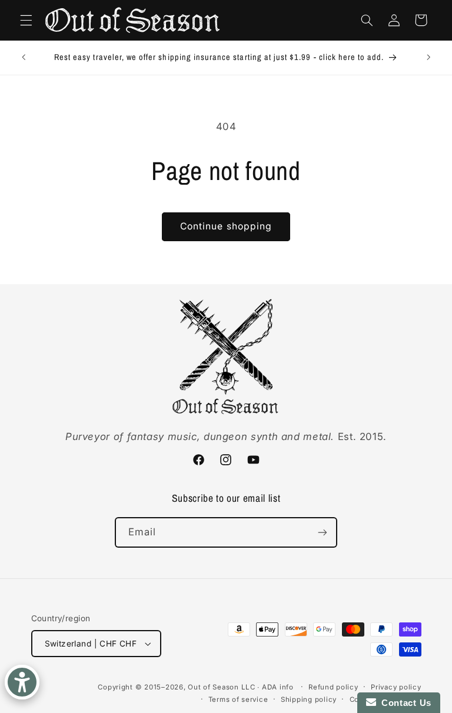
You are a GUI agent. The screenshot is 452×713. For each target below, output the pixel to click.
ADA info (278, 687)
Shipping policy (309, 699)
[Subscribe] (322, 532)
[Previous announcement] (23, 58)
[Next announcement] (428, 58)
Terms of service (238, 699)
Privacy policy (396, 687)
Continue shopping (226, 226)
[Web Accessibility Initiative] (22, 682)
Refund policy (333, 687)
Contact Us (403, 703)
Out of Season (213, 687)
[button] (25, 20)
